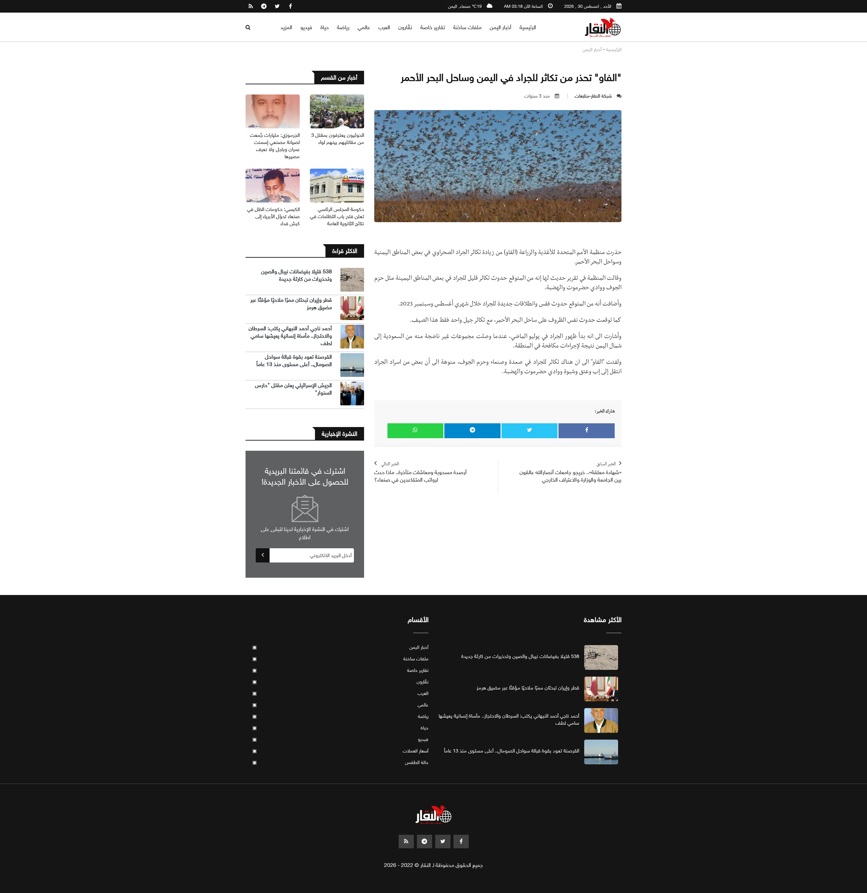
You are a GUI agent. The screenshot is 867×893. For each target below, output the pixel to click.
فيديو (306, 27)
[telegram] (264, 6)
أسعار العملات (340, 751)
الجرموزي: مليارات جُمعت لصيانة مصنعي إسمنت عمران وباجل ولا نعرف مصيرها (275, 146)
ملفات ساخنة (467, 27)
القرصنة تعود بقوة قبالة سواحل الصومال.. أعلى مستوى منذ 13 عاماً (294, 360)
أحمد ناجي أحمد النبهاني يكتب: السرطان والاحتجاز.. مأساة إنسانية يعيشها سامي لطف (290, 336)
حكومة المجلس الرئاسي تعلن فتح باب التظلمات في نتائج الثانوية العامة (337, 216)
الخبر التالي (420, 472)
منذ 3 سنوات (537, 96)
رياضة (343, 27)
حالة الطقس (340, 762)
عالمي (364, 27)
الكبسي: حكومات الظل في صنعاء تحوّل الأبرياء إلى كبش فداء (273, 216)
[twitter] (277, 6)
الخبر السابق (570, 472)
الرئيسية (528, 27)
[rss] (251, 6)
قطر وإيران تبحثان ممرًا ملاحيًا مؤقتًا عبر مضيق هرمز (528, 687)
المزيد (286, 27)
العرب (384, 27)
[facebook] (290, 6)
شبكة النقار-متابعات (593, 96)
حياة (324, 27)
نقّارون (405, 27)
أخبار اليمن (500, 27)
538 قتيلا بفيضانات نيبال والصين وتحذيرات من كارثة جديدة (296, 275)
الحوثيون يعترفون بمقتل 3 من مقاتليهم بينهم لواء (337, 139)
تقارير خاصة (432, 27)
